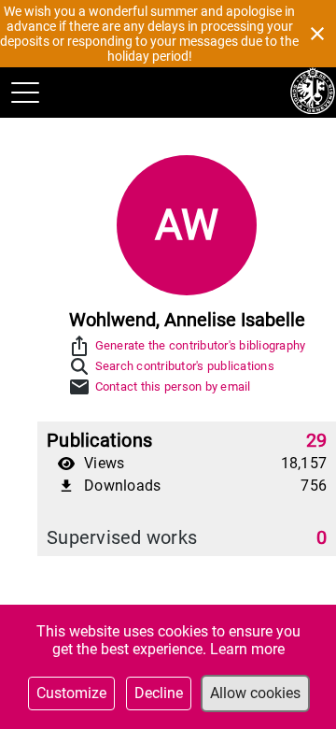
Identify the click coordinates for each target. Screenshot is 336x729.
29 (317, 440)
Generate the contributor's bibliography (200, 345)
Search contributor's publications (184, 366)
